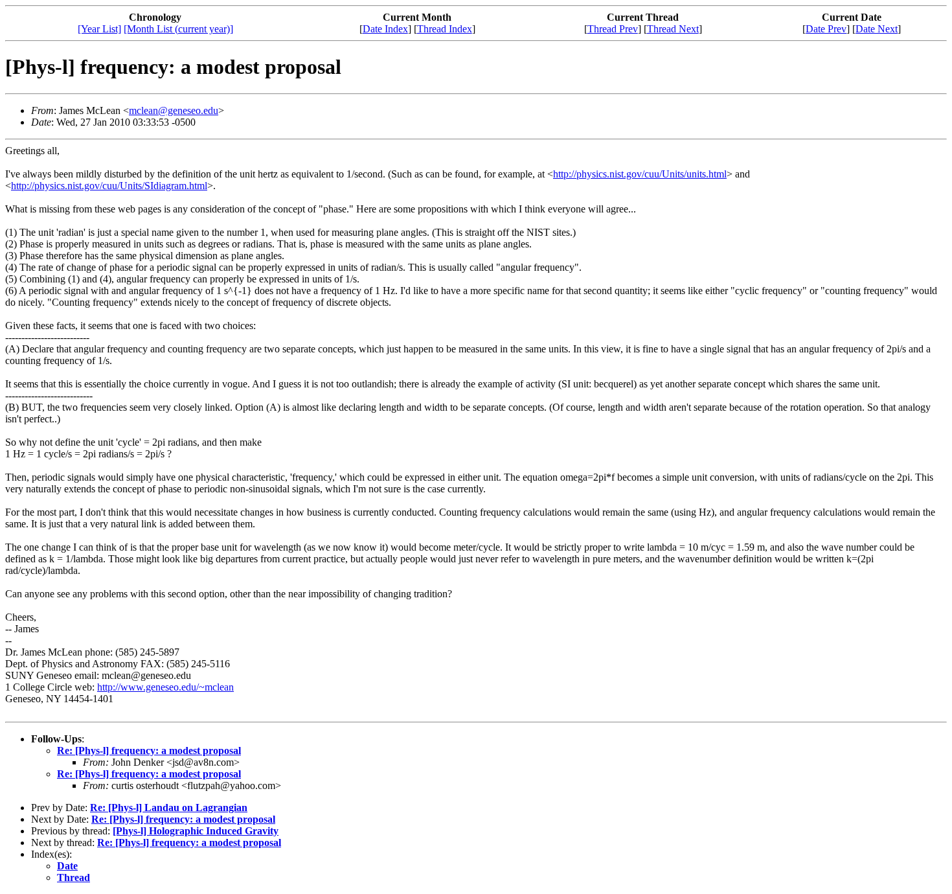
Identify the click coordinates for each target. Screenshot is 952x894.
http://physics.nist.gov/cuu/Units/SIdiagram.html (109, 185)
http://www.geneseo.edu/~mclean (165, 687)
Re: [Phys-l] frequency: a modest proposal (149, 750)
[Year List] (99, 28)
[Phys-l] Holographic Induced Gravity (195, 830)
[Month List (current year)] (178, 28)
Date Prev (826, 28)
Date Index (385, 28)
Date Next (877, 28)
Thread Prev (612, 28)
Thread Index (444, 28)
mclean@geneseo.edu (173, 110)
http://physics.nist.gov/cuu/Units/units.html (640, 173)
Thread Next (673, 28)
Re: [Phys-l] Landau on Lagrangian (168, 807)
